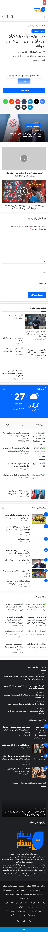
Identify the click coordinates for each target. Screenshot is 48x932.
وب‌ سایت (42, 283)
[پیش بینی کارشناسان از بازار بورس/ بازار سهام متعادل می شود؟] (35, 321)
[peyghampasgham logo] (39, 9)
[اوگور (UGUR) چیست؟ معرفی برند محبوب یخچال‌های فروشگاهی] (38, 453)
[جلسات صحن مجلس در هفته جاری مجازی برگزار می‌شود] (12, 636)
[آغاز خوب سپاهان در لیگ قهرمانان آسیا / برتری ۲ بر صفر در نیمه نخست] (39, 519)
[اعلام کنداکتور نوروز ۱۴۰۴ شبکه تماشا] (39, 748)
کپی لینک (24, 81)
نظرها (8, 424)
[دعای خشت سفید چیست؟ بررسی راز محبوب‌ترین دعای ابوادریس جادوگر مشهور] (39, 734)
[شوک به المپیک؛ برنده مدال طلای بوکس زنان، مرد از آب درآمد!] (39, 553)
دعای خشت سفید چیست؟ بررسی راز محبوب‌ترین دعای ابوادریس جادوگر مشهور (16, 729)
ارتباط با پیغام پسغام (27, 902)
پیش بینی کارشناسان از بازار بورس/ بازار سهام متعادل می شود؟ (35, 333)
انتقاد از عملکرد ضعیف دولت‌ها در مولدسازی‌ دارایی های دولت (12, 373)
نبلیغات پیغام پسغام (31, 907)
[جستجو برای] (3, 16)
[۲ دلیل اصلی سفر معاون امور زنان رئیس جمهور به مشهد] (39, 772)
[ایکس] (36, 101)
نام (44, 261)
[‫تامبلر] (24, 101)
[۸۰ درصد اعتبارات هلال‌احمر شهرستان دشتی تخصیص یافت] (38, 494)
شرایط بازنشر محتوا (35, 911)
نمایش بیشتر (24, 90)
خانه (42, 25)
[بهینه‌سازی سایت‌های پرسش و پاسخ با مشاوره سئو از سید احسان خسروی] (38, 438)
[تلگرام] (30, 107)
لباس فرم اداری (16, 915)
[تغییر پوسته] (7, 16)
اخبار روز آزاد (21, 911)
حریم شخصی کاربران (10, 902)
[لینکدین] (30, 101)
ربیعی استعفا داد (24, 539)
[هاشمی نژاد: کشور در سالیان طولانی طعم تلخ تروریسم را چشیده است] (12, 609)
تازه (22, 424)
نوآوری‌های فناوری (30, 915)
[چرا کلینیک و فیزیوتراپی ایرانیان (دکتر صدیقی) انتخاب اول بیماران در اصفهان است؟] (39, 759)
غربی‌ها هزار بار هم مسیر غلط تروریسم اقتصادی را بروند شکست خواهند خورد (36, 620)
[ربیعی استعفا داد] (39, 542)
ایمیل (43, 272)
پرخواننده (38, 424)
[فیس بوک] (42, 101)
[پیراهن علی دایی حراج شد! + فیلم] (39, 563)
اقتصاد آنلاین (38, 52)
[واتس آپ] (5, 101)
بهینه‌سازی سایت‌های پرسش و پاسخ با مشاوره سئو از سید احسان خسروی (16, 435)
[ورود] (12, 16)
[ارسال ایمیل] (31, 52)
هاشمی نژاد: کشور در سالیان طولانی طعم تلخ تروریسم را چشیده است (14, 620)
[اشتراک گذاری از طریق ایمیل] (24, 107)
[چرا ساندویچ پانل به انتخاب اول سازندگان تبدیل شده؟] (38, 467)
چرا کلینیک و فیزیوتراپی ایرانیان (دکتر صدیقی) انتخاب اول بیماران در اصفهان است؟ (16, 759)
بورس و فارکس (33, 25)
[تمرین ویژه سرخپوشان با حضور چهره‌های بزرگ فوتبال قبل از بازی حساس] (39, 529)
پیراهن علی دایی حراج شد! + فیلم (17, 560)
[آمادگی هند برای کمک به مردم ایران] (38, 481)
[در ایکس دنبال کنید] (33, 52)
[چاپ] (17, 107)
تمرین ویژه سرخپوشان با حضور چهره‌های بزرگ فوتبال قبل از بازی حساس (17, 529)
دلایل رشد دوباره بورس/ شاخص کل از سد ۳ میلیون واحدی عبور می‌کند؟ (36, 352)
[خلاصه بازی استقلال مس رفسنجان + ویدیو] (39, 573)
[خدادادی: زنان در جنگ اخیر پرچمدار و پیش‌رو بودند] (35, 636)
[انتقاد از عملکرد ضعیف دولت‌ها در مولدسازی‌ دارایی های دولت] (12, 357)
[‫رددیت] (11, 101)
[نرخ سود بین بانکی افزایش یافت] (12, 324)
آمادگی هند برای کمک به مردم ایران (16, 475)
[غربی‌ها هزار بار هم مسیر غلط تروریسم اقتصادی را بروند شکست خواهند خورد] (35, 609)
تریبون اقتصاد (10, 911)
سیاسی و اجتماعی (33, 126)
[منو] (45, 16)
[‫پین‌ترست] (17, 101)
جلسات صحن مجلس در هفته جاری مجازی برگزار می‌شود (13, 646)
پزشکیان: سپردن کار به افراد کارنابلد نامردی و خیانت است (25, 134)
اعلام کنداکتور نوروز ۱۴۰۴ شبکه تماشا (16, 745)
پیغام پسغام (41, 902)
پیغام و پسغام (8, 886)
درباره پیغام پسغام (16, 907)
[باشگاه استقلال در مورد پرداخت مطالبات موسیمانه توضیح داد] (39, 584)
